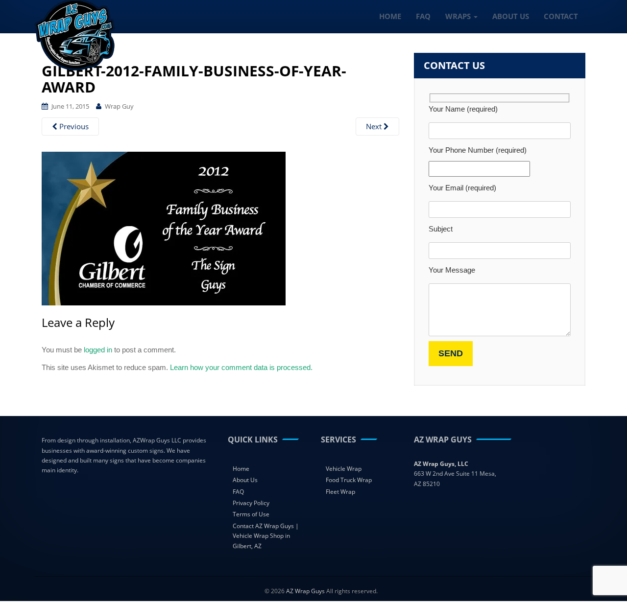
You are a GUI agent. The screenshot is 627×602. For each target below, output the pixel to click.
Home (241, 468)
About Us (245, 480)
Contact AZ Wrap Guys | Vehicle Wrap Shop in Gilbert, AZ (266, 536)
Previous (73, 126)
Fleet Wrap (340, 491)
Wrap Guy (119, 106)
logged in (98, 350)
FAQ (238, 491)
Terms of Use (251, 514)
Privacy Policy (251, 503)
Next (375, 126)
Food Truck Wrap (349, 480)
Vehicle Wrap (344, 468)
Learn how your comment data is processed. (241, 367)
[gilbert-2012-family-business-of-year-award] (164, 227)
